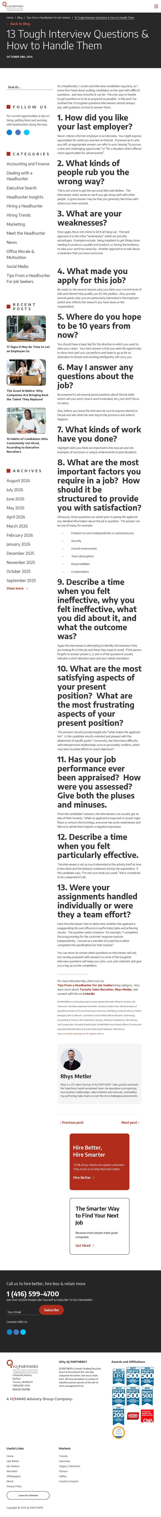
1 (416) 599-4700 (33, 1294)
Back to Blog (20, 23)
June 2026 (15, 498)
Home (10, 17)
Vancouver (64, 1461)
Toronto (63, 1456)
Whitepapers (14, 1476)
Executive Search (22, 187)
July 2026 (15, 489)
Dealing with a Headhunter (19, 175)
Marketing (16, 224)
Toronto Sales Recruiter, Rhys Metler (106, 989)
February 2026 (20, 535)
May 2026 (15, 507)
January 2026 (18, 544)
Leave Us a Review (28, 1495)
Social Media (17, 266)
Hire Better (13, 1461)
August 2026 (18, 480)
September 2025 (21, 580)
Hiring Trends (19, 215)
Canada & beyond (68, 1481)
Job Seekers (13, 1466)
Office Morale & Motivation (20, 254)
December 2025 (20, 553)
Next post (129, 1122)
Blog (19, 17)
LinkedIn (89, 993)
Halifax (63, 1476)
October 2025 (19, 571)
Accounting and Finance (28, 163)
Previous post (72, 1122)
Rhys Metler (76, 1076)
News (12, 242)
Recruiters (12, 1471)
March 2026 (17, 526)
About (10, 1481)
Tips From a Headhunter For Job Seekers (48, 17)
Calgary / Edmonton (69, 1466)
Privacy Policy (14, 1486)
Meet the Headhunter (26, 233)
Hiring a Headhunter (25, 205)
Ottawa (63, 1471)
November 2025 (21, 562)
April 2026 (16, 516)
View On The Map (21, 1389)
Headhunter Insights (25, 196)
